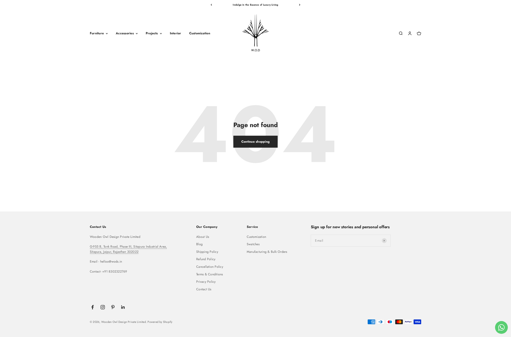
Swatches (253, 244)
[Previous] (211, 5)
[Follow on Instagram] (102, 307)
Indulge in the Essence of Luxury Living (255, 5)
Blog (199, 244)
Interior (175, 33)
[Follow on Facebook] (92, 307)
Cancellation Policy (209, 266)
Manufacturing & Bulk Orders (267, 251)
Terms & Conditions (209, 274)
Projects (152, 33)
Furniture (97, 33)
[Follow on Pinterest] (113, 307)
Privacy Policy (206, 281)
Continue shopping (255, 141)
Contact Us (203, 289)
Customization (199, 33)
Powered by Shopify (160, 322)
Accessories (125, 33)
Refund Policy (205, 259)
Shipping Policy (207, 251)
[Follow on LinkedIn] (123, 307)
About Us (202, 236)
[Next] (299, 5)
